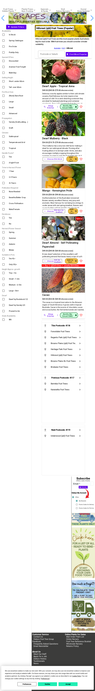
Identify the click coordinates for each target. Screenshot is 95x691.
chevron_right (79, 325)
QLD (63, 48)
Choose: (53, 159)
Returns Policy (72, 646)
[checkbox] (16, 34)
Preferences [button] (45, 679)
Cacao (46, 294)
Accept (68, 684)
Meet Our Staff (40, 654)
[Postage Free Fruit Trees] (83, 519)
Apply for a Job (40, 656)
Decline (47, 684)
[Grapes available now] (47, 23)
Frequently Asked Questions (46, 644)
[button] (43, 22)
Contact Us (38, 637)
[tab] (9, 10)
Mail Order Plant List (75, 637)
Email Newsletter (41, 646)
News (36, 663)
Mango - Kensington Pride (57, 190)
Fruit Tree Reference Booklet (78, 641)
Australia (57, 48)
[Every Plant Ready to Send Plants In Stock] (83, 552)
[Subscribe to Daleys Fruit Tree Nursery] (83, 494)
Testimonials (39, 661)
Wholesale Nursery (74, 644)
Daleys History (40, 659)
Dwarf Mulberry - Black (55, 138)
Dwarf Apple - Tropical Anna (58, 86)
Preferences (27, 684)
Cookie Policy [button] (76, 676)
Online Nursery (72, 639)
